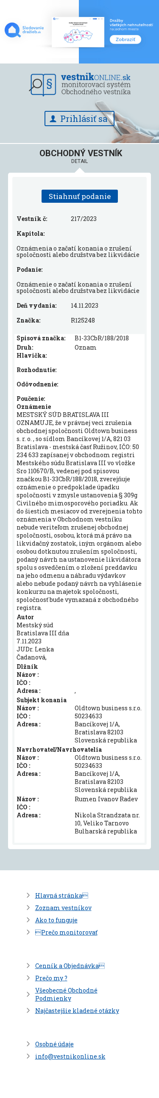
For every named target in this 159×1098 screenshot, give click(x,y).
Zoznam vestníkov (63, 908)
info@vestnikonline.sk (70, 1056)
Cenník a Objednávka (70, 966)
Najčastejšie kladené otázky (77, 1011)
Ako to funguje (56, 920)
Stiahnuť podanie (80, 196)
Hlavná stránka (61, 895)
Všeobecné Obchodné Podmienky (66, 994)
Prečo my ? (51, 978)
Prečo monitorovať (66, 932)
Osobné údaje (54, 1044)
